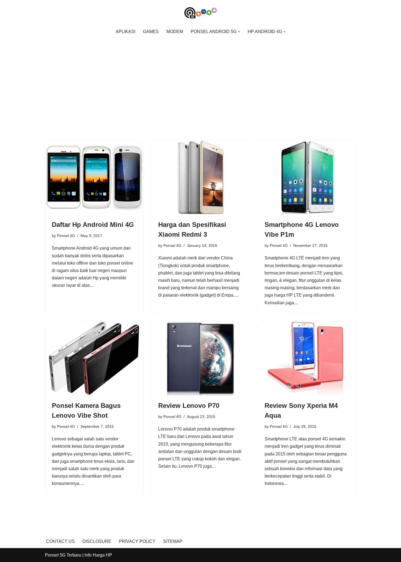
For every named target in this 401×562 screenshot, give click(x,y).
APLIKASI (125, 31)
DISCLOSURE (96, 541)
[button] (239, 32)
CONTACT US (60, 541)
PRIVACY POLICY (137, 541)
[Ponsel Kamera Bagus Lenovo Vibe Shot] (94, 358)
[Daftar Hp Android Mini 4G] (94, 177)
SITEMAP (172, 541)
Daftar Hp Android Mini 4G (93, 224)
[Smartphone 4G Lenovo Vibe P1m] (307, 177)
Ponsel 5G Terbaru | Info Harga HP (78, 555)
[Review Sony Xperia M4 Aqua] (307, 358)
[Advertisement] (200, 83)
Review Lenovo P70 (188, 405)
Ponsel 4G (66, 235)
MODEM (174, 31)
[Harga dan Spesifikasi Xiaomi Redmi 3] (200, 177)
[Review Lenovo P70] (200, 358)
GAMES (151, 31)
